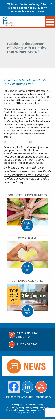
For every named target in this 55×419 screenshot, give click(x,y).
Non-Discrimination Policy (37, 410)
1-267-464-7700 (27, 344)
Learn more (37, 11)
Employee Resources (15, 410)
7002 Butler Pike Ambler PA (27, 334)
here (13, 396)
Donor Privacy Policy (15, 407)
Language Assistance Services (27, 413)
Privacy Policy (32, 407)
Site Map (44, 407)
